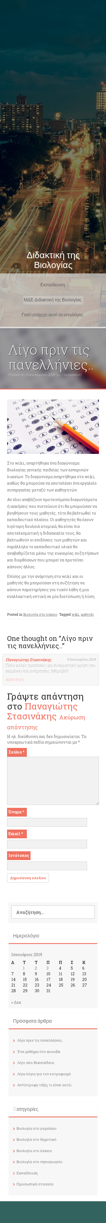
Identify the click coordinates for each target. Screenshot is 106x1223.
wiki (75, 614)
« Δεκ (16, 1002)
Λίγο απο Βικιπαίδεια (35, 1062)
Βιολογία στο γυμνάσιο (36, 1128)
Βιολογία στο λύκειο (40, 614)
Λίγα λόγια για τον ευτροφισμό (44, 1073)
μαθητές (87, 614)
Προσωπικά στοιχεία (34, 1184)
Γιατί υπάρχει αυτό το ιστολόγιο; (52, 314)
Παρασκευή (71, 374)
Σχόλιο (16, 752)
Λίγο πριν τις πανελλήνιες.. (40, 1040)
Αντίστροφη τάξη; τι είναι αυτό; (44, 1084)
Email (15, 833)
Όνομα (16, 812)
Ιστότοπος (18, 855)
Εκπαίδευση (52, 285)
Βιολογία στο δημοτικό (36, 1139)
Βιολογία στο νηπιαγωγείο (39, 1161)
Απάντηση (15, 679)
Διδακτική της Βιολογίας (53, 260)
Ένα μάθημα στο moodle (38, 1051)
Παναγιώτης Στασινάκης (28, 659)
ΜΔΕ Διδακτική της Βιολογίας (53, 300)
